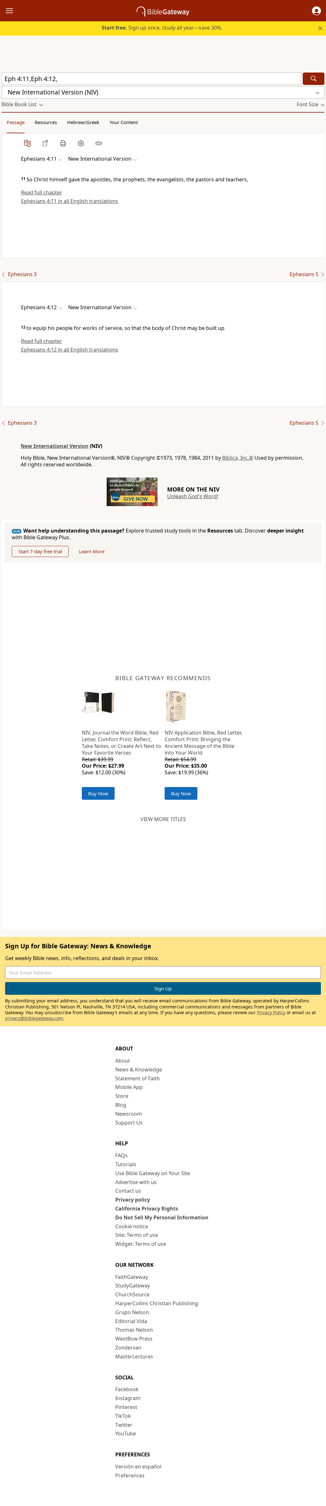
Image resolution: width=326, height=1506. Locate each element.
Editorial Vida (131, 1321)
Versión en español (138, 1466)
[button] (316, 10)
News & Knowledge (138, 1069)
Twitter (123, 1424)
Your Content (124, 122)
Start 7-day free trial (40, 551)
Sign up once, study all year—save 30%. (162, 27)
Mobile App (129, 1087)
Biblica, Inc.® (237, 457)
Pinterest (126, 1407)
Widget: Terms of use (140, 1243)
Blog (120, 1104)
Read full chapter (41, 192)
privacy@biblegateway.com (34, 1018)
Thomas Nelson (134, 1329)
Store (121, 1095)
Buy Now (98, 793)
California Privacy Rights (146, 1208)
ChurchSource (132, 1294)
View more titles (163, 819)
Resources (46, 122)
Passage (16, 122)
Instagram (127, 1398)
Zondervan (128, 1347)
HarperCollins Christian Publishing (156, 1303)
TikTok (123, 1415)
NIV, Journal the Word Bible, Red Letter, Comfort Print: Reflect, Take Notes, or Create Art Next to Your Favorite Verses (121, 742)
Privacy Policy (271, 1012)
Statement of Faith (137, 1078)
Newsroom (128, 1113)
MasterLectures (134, 1356)
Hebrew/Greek (83, 122)
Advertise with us (136, 1182)
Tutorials (125, 1164)
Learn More (91, 551)
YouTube (125, 1433)
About (122, 1060)
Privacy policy (132, 1199)
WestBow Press (133, 1338)
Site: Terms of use (136, 1234)
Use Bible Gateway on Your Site (152, 1173)
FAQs (121, 1155)
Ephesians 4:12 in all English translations (69, 349)
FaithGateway (131, 1276)
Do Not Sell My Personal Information (162, 1217)
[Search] (313, 79)
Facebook (126, 1389)
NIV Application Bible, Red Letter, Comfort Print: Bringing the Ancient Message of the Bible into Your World (203, 742)
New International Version (55, 446)
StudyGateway (132, 1285)
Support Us (129, 1122)
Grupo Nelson (132, 1312)
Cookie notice (131, 1226)
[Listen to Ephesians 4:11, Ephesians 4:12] (99, 143)
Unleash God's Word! (192, 496)
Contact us (128, 1190)
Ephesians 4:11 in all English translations (69, 201)
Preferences (130, 1475)
